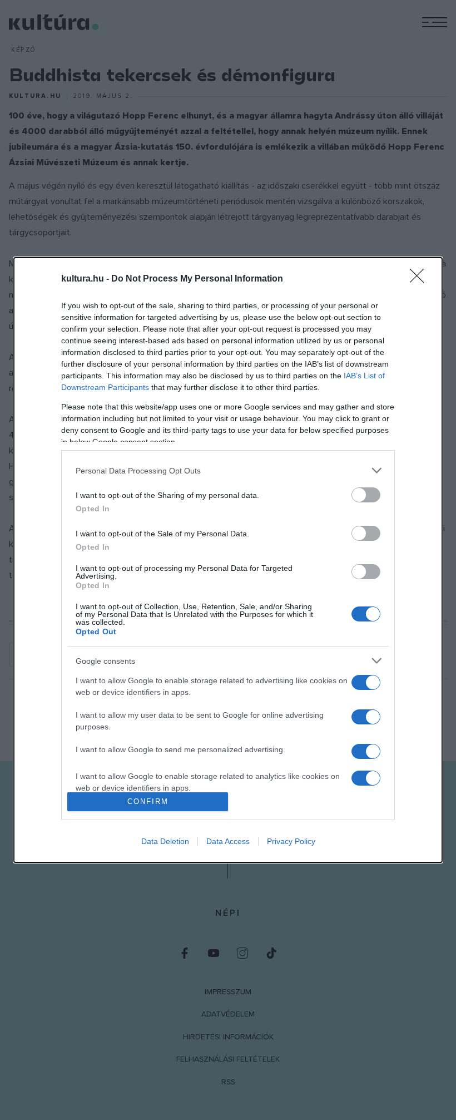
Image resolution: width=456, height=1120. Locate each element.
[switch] (365, 494)
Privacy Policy (291, 841)
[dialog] (228, 560)
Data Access (228, 841)
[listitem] (228, 470)
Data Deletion (165, 841)
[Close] (420, 279)
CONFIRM (147, 801)
